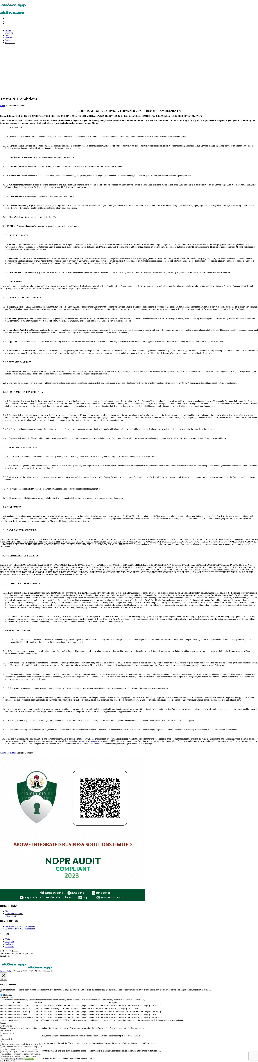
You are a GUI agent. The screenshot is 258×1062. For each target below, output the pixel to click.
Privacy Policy (11, 916)
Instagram (9, 941)
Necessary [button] (4, 992)
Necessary (7, 995)
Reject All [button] (20, 1059)
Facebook (9, 946)
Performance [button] (5, 1030)
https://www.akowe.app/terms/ (87, 741)
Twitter (8, 939)
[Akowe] (26, 969)
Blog (7, 911)
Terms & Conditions (14, 913)
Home (2, 105)
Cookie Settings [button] (8, 1059)
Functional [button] (4, 1023)
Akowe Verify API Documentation (20, 929)
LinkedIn (9, 944)
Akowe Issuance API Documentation (21, 926)
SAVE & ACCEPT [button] (8, 1061)
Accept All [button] (29, 1059)
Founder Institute (9, 753)
